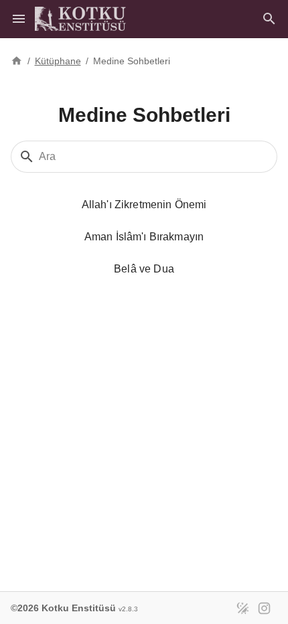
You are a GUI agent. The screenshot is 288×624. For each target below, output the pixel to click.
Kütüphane (58, 61)
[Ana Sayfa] (17, 59)
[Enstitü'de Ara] (269, 19)
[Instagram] (264, 608)
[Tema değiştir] (242, 608)
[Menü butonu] (19, 19)
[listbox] (144, 186)
